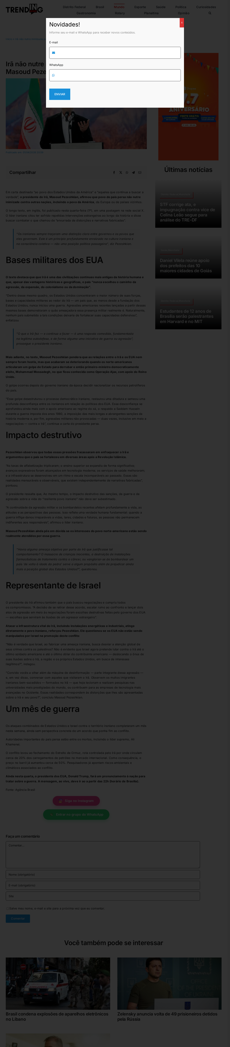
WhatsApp (56, 65)
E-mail (53, 42)
